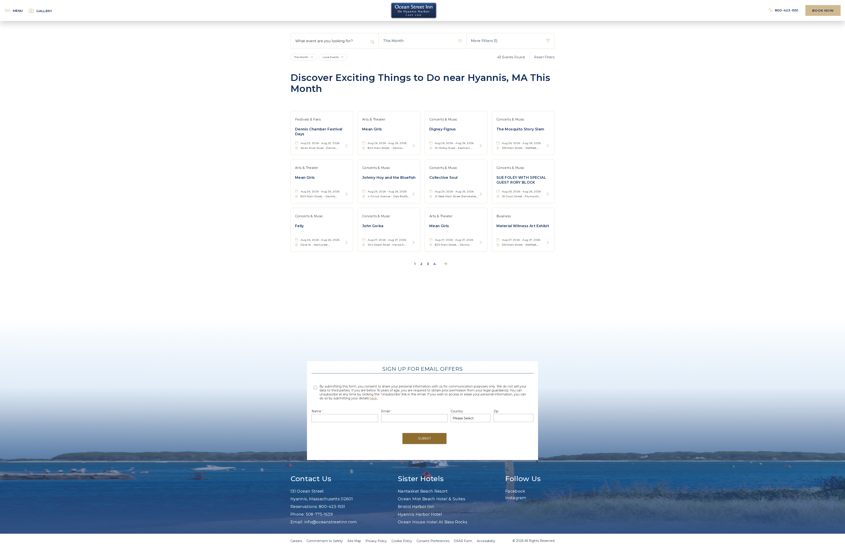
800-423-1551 (787, 10)
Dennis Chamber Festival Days (318, 131)
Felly (299, 226)
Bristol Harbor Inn (416, 506)
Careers (296, 541)
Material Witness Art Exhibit (522, 226)
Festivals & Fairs (308, 119)
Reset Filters (544, 57)
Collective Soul (443, 177)
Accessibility (486, 541)
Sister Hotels (421, 478)
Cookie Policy (401, 541)
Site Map (354, 541)
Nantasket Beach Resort (423, 491)
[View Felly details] (346, 243)
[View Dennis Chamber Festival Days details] (346, 146)
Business (503, 216)
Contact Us (310, 478)
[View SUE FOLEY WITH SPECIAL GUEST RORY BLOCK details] (547, 194)
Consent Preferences (433, 541)
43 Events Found (511, 57)
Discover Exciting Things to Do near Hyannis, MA (420, 83)
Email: (296, 522)
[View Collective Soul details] (480, 194)
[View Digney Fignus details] (480, 146)
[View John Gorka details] (413, 243)
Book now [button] (823, 10)
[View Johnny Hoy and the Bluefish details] (413, 194)
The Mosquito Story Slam (520, 129)
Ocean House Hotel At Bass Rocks (432, 522)
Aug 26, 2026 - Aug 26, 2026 (387, 143)
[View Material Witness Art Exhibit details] (547, 243)
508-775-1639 (319, 514)
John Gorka (373, 226)
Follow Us (523, 478)
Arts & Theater (373, 119)
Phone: (297, 514)
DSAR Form (463, 541)
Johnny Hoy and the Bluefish (389, 177)
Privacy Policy (376, 541)
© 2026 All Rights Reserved (534, 541)
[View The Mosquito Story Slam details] (547, 146)
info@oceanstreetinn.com (330, 522)
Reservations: (304, 506)
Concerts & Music (443, 119)
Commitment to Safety (325, 541)
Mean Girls (372, 129)
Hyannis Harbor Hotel (420, 514)
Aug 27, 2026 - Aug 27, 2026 (387, 239)
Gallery (44, 11)
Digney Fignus (442, 129)
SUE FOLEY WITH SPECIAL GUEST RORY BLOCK (521, 179)
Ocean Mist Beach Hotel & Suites (431, 499)
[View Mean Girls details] (413, 146)
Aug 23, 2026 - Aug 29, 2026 (320, 143)
